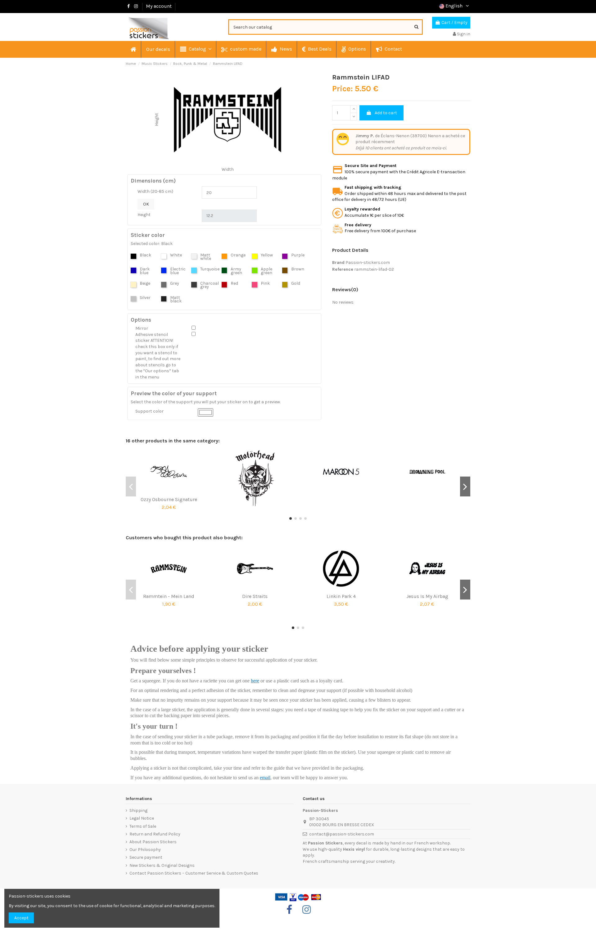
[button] (195, 49)
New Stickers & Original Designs (162, 865)
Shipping (138, 810)
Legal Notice (141, 818)
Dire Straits (255, 596)
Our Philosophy (145, 849)
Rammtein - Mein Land (168, 596)
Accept (21, 918)
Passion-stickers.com (367, 262)
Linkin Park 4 (341, 596)
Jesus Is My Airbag (427, 596)
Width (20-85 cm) (155, 191)
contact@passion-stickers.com (341, 834)
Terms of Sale (142, 826)
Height (144, 214)
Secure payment (145, 857)
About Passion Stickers (153, 841)
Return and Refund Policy (154, 834)
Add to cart (386, 112)
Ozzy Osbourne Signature (169, 499)
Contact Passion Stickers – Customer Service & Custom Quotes (193, 873)
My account (159, 6)
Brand (338, 262)
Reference (342, 269)
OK (146, 204)
